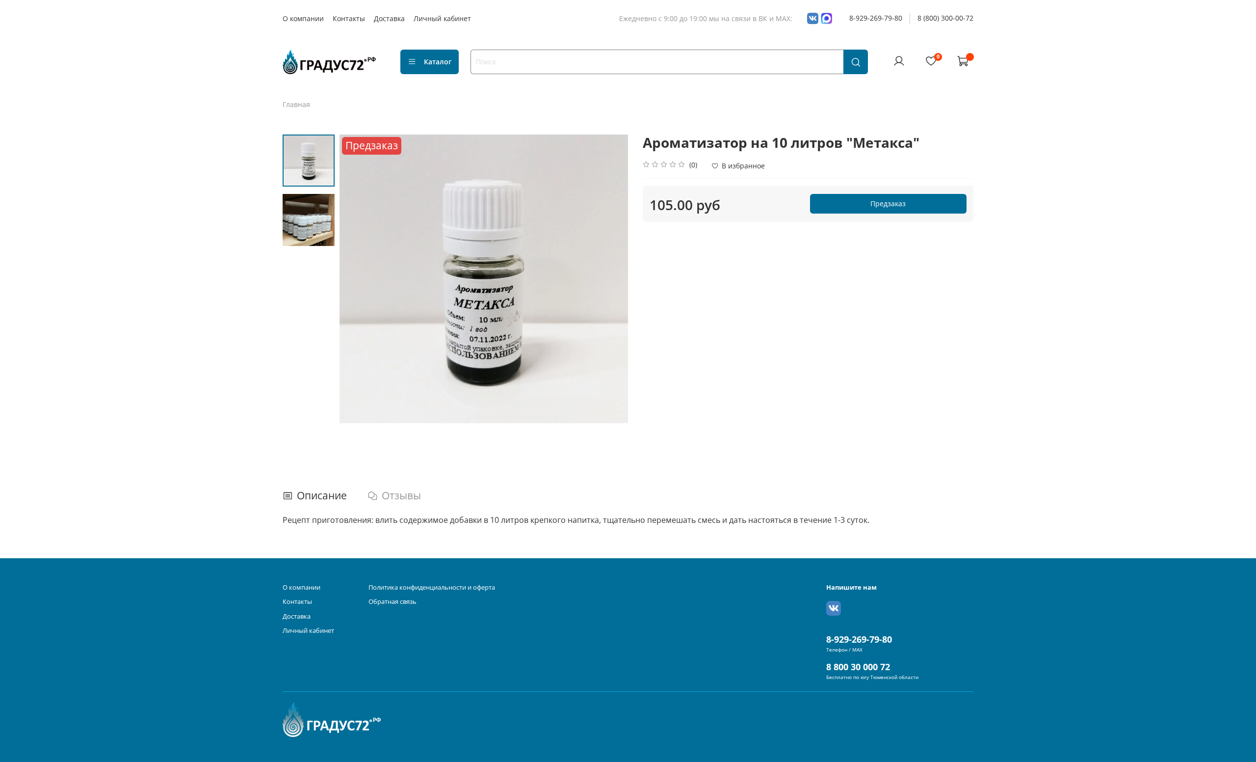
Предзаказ (888, 203)
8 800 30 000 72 (858, 667)
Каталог (437, 61)
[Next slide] (611, 279)
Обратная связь (392, 602)
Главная (296, 104)
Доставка (389, 18)
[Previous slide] (356, 279)
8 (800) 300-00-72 (945, 18)
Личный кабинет (442, 18)
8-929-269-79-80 (875, 18)
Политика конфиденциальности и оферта (431, 587)
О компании (303, 18)
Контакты (349, 18)
